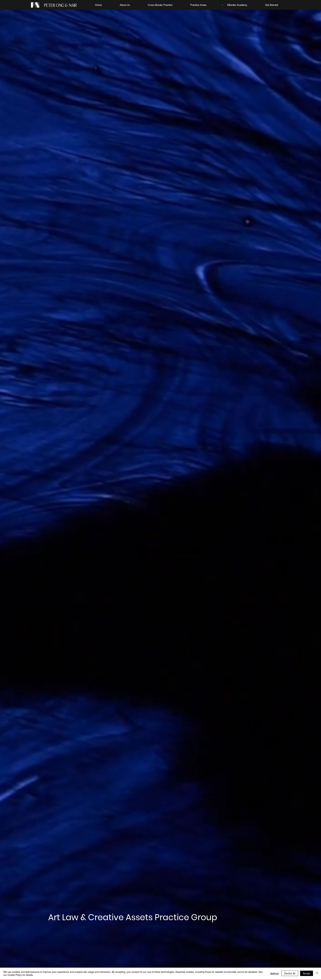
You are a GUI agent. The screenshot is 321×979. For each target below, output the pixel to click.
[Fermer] (317, 973)
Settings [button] (274, 973)
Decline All (289, 973)
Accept (306, 973)
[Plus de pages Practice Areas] (222, 5)
